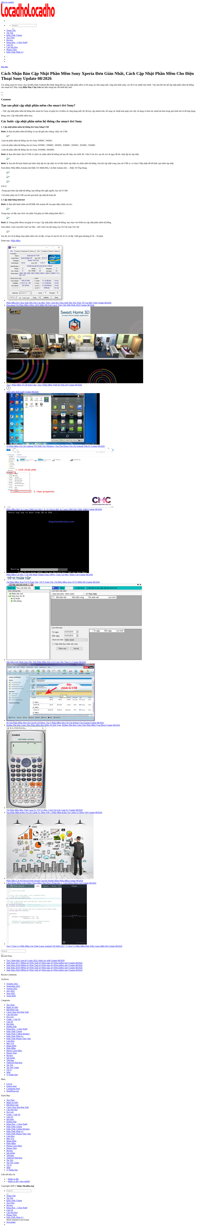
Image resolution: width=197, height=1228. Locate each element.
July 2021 (10, 991)
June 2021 (10, 993)
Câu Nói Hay (12, 47)
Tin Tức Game (12, 1067)
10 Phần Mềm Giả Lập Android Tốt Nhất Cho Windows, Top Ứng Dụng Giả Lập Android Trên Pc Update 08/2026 (55, 446)
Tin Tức (9, 33)
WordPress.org (12, 1091)
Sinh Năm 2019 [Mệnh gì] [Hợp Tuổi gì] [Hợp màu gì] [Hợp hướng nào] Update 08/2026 (44, 968)
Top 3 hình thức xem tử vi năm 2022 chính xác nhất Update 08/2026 (35, 960)
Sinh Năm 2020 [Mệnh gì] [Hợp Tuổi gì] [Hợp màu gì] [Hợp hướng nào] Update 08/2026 (44, 970)
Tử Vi (9, 1070)
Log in (9, 1084)
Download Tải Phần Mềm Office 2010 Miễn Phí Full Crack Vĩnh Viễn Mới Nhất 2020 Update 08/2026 (50, 305)
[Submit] (13, 28)
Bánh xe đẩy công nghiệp (19, 1181)
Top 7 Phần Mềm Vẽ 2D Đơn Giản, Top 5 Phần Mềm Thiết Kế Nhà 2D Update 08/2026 (44, 385)
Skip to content (7, 2)
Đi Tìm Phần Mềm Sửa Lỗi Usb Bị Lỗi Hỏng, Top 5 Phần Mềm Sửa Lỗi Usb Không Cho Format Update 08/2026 (55, 723)
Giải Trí (9, 45)
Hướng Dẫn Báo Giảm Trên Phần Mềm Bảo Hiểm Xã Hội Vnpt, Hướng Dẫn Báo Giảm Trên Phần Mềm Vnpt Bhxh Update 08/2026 (63, 725)
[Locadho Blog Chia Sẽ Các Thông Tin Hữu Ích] (28, 16)
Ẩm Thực (10, 38)
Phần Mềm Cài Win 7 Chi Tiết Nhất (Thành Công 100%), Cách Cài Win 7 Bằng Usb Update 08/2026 (49, 574)
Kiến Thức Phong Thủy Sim (18, 1038)
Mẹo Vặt (10, 1043)
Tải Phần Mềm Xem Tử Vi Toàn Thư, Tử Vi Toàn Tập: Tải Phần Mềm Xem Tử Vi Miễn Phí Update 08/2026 (53, 582)
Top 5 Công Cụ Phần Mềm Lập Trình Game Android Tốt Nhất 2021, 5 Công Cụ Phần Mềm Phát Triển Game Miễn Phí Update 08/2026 (64, 946)
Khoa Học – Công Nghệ (16, 42)
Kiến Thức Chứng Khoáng (17, 1034)
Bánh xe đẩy (13, 1179)
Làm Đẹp (10, 1041)
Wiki (8, 1072)
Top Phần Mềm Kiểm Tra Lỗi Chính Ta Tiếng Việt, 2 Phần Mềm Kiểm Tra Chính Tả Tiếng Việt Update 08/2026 (54, 812)
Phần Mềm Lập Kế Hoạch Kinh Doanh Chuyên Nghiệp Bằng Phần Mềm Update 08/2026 (44, 881)
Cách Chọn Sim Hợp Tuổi (17, 1012)
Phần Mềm (4, 67)
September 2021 (13, 986)
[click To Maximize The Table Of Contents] (2, 92)
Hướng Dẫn (11, 1026)
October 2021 (12, 984)
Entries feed (11, 1086)
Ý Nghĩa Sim (12, 1075)
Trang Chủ (11, 30)
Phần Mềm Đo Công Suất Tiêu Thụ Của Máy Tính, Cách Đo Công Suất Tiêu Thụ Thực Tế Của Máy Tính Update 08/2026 (58, 303)
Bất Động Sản (12, 1010)
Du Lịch (10, 1017)
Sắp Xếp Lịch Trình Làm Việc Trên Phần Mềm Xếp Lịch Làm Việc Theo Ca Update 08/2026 (46, 662)
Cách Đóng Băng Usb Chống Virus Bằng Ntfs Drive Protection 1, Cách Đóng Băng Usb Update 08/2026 (51, 883)
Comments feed (13, 1088)
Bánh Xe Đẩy (12, 1007)
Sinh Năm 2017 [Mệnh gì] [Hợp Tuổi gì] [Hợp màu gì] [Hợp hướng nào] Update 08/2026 (44, 963)
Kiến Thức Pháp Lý (14, 52)
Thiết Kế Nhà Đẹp (14, 1063)
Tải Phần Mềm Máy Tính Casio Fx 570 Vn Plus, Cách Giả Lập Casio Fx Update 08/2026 (44, 810)
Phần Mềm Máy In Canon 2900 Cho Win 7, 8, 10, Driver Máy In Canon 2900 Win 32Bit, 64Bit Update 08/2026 (54, 509)
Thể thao (10, 1060)
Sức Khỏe (10, 1058)
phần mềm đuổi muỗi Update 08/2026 (22, 392)
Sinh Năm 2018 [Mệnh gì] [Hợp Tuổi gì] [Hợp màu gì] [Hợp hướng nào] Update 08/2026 (44, 965)
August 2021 (11, 988)
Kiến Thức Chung (14, 35)
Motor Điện (11, 1046)
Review (9, 40)
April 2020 (11, 996)
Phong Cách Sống (14, 1050)
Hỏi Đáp (10, 1024)
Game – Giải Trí (13, 1019)
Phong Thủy (11, 50)
